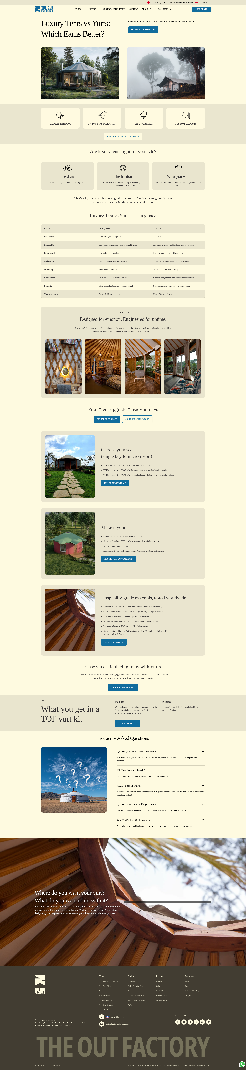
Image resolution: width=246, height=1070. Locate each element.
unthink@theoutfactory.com (117, 1024)
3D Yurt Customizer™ (114, 9)
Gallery (133, 9)
